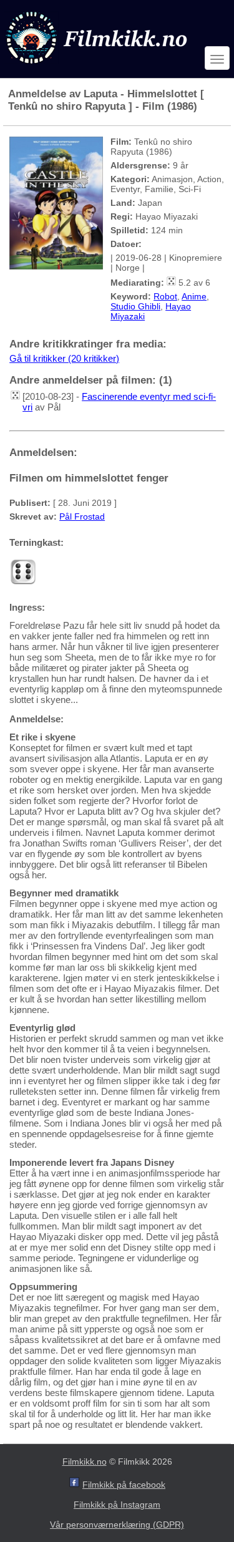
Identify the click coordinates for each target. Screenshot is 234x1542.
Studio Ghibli (135, 306)
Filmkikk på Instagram (117, 1505)
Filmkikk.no (84, 1462)
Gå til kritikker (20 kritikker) (64, 358)
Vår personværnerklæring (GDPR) (117, 1525)
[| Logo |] (98, 66)
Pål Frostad (82, 516)
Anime (194, 296)
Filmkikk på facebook (123, 1485)
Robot (165, 296)
